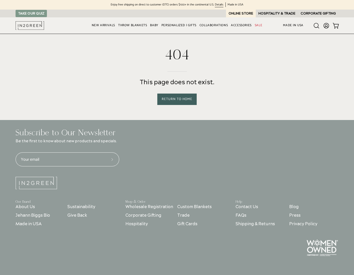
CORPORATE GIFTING (318, 13)
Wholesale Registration (149, 207)
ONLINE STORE (241, 13)
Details (219, 5)
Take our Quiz (31, 13)
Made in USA (29, 224)
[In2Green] (30, 25)
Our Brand (23, 202)
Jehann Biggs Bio (33, 215)
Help (239, 202)
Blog (294, 207)
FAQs (241, 215)
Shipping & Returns (255, 224)
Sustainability (81, 207)
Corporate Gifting (143, 215)
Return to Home (177, 99)
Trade (184, 215)
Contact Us (247, 207)
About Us (25, 207)
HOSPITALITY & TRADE (276, 13)
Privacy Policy (303, 224)
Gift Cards (188, 224)
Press (294, 215)
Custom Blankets (195, 207)
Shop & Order (135, 202)
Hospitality (136, 224)
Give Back (77, 215)
